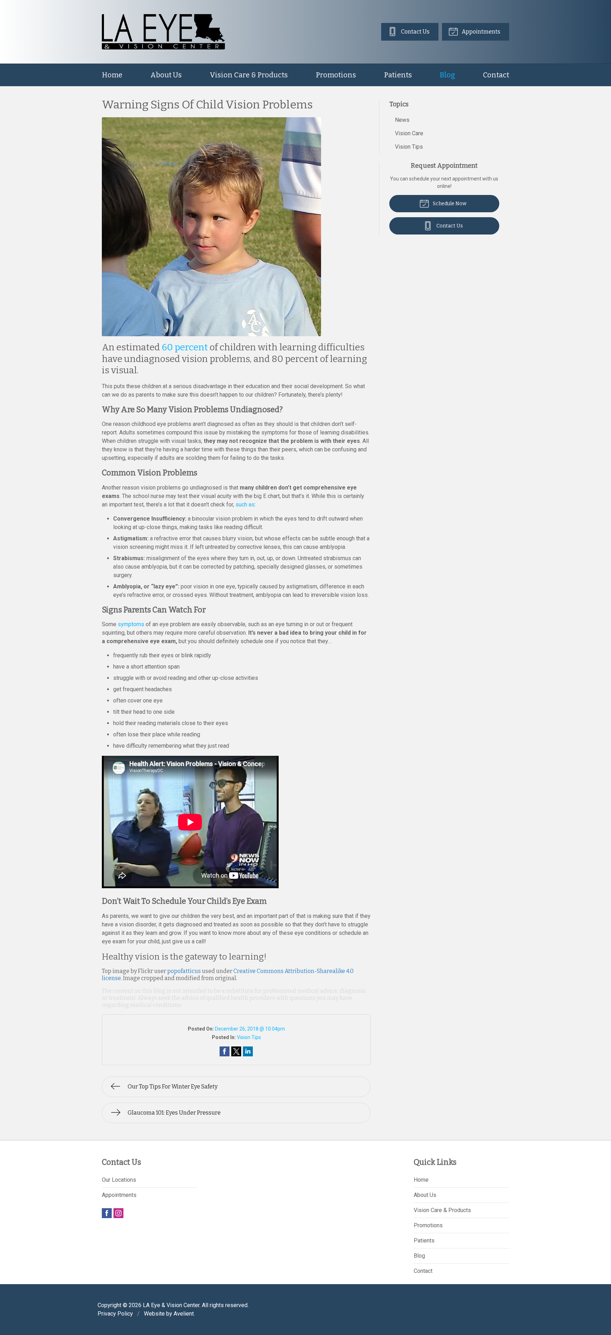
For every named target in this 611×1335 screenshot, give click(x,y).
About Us (166, 75)
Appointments (480, 31)
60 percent (185, 347)
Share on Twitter (236, 1051)
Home (112, 75)
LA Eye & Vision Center (171, 1305)
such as (245, 504)
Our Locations (119, 1179)
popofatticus (184, 971)
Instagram (118, 1213)
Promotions (336, 75)
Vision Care (409, 133)
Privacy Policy (115, 1313)
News (402, 120)
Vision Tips (249, 1037)
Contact (496, 75)
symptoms (131, 624)
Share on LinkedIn (248, 1051)
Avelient (184, 1313)
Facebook (107, 1213)
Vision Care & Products (249, 75)
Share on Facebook (224, 1051)
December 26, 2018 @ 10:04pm (250, 1029)
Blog (447, 75)
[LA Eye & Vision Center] (163, 31)
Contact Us (415, 31)
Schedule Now (449, 204)
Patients (398, 75)
